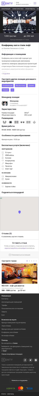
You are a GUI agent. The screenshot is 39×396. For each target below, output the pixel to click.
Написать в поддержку (19, 380)
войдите (24, 248)
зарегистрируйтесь (11, 248)
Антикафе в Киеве (8, 335)
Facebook (25, 360)
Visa (29, 388)
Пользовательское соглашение (12, 308)
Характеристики (17, 9)
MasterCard (20, 388)
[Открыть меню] (34, 3)
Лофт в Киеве (6, 326)
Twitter (30, 360)
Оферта (4, 312)
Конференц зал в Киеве (10, 332)
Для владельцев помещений (12, 302)
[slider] (8, 51)
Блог (3, 315)
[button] (23, 3)
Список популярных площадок (12, 354)
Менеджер (14, 101)
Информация (6, 9)
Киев (22, 48)
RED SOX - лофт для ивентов (13, 286)
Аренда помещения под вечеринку (14, 322)
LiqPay (11, 388)
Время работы (30, 9)
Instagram (36, 360)
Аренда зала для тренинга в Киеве (14, 329)
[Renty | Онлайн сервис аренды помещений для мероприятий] (7, 3)
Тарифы (4, 305)
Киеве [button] (15, 343)
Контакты (5, 299)
